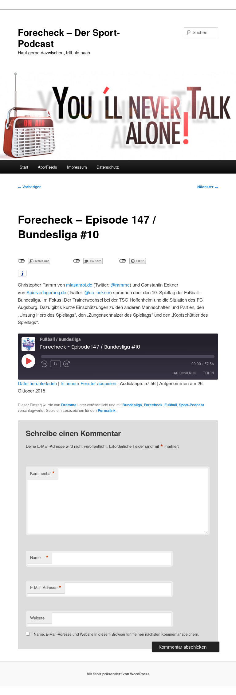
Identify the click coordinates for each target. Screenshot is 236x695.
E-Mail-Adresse (45, 587)
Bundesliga (132, 405)
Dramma (69, 405)
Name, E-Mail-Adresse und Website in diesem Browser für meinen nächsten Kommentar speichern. (116, 634)
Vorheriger (29, 186)
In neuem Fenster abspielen (88, 383)
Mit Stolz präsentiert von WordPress (118, 674)
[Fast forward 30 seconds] (66, 364)
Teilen (208, 373)
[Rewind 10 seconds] (44, 364)
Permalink (107, 410)
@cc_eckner (97, 292)
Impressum (77, 167)
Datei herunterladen (37, 383)
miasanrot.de (79, 284)
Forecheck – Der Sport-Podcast (69, 37)
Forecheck (153, 405)
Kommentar (42, 473)
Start (24, 167)
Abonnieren (185, 373)
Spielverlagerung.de (46, 292)
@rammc (120, 284)
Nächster (207, 186)
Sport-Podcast (191, 405)
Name (39, 557)
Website (37, 618)
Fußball (170, 405)
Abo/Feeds (47, 167)
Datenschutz (107, 167)
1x (55, 364)
